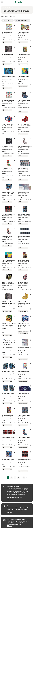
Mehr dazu (19, 499)
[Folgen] (14, 25)
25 (24, 478)
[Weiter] (27, 478)
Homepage (4, 16)
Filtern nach (6, 20)
